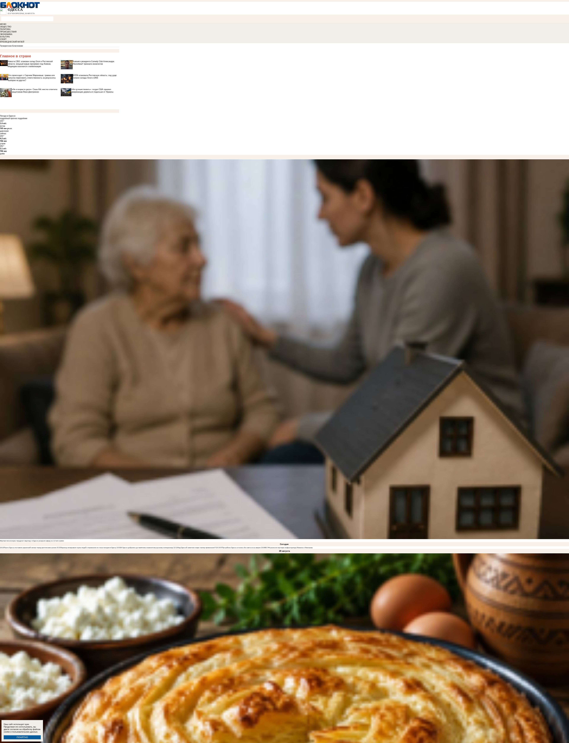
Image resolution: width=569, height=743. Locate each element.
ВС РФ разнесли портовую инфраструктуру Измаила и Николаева (289, 547)
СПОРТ (3, 39)
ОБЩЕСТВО (5, 27)
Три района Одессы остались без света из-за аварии (241, 547)
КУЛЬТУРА (5, 37)
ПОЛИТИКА (5, 29)
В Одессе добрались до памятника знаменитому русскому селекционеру (147, 547)
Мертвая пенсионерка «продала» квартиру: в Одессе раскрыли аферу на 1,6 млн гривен (32, 541)
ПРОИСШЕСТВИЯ (8, 32)
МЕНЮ (3, 24)
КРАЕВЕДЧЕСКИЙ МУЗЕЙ (12, 42)
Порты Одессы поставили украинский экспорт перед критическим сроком (30, 547)
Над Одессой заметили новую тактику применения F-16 (198, 547)
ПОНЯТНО (22, 737)
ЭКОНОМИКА (6, 34)
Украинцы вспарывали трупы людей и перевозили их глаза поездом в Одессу (88, 547)
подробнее (22, 118)
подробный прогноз (8, 118)
